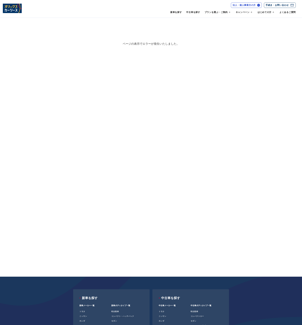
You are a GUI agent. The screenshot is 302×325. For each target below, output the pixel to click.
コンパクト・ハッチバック (122, 316)
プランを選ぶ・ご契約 (216, 12)
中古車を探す (193, 12)
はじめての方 (264, 12)
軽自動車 (115, 311)
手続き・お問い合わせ (277, 5)
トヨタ (82, 311)
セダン (114, 321)
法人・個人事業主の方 (244, 5)
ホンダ (82, 321)
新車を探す (176, 12)
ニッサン (83, 316)
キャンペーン (243, 12)
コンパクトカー (197, 316)
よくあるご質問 (288, 12)
